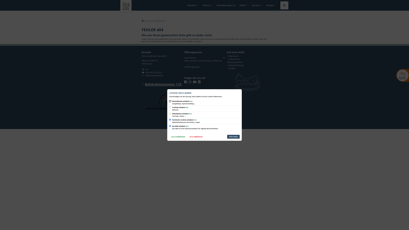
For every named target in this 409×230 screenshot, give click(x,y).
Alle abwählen (196, 137)
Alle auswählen (178, 137)
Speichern (233, 137)
